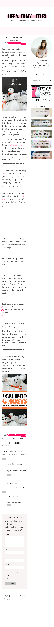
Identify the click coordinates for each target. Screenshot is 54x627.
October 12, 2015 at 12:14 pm (9, 447)
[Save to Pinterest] (2, 313)
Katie (4, 482)
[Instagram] (44, 74)
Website (7, 564)
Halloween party (16, 145)
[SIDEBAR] (41, 101)
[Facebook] (37, 74)
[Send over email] (2, 317)
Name (7, 549)
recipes (21, 439)
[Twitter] (39, 74)
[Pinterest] (41, 74)
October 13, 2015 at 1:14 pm (14, 497)
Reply (4, 458)
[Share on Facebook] (2, 306)
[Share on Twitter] (2, 309)
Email (7, 557)
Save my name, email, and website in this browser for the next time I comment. (14, 575)
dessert (4, 439)
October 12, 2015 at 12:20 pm (14, 464)
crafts (22, 438)
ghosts (5, 174)
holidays (16, 439)
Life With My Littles (27, 17)
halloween (10, 439)
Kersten (4, 445)
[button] (27, 3)
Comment (7, 534)
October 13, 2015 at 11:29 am (9, 483)
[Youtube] (46, 74)
